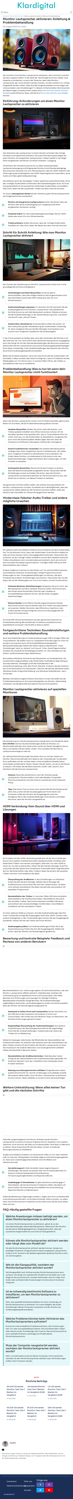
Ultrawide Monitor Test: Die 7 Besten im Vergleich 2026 (36, 1389)
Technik (12, 16)
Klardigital (5, 16)
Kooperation (29, 1486)
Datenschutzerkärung (16, 1486)
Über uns (28, 1481)
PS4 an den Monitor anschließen (54, 93)
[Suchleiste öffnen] (71, 12)
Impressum (12, 1481)
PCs (16, 16)
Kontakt (27, 1490)
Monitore (20, 16)
